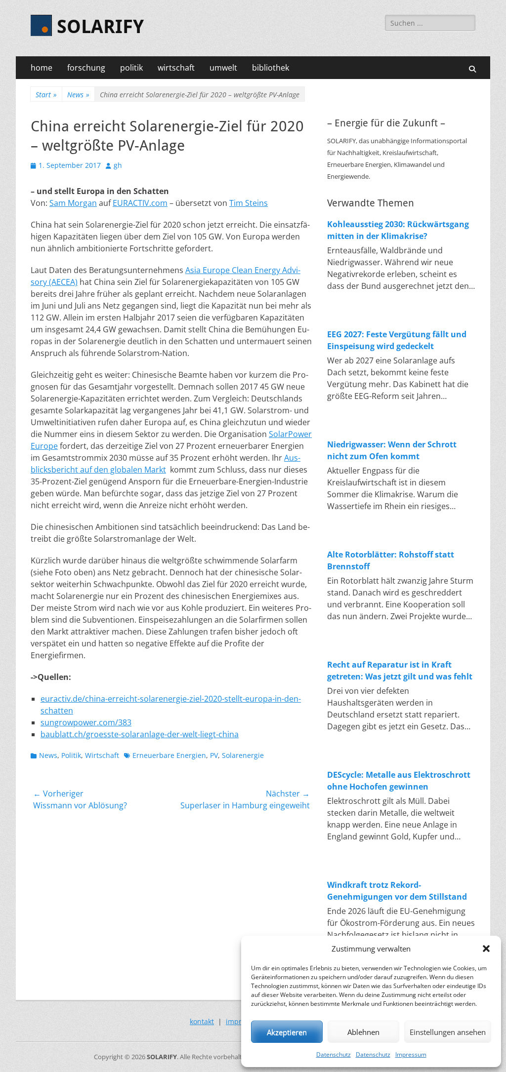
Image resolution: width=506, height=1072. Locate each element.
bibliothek (270, 67)
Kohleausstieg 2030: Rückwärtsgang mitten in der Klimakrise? (398, 230)
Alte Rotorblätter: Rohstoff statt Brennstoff (390, 560)
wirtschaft (176, 67)
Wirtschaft (102, 755)
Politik (71, 755)
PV (214, 755)
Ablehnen (363, 1032)
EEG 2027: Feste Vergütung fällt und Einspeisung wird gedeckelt (396, 340)
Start (46, 94)
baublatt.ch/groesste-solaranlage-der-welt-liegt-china (140, 734)
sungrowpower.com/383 (86, 722)
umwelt (223, 67)
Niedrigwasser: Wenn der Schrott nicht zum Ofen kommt (392, 450)
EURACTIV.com (140, 203)
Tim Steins (248, 203)
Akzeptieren (287, 1032)
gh (118, 165)
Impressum (410, 1054)
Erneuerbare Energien (169, 755)
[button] (486, 948)
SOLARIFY (100, 27)
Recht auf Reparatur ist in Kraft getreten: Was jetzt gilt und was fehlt (399, 670)
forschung (86, 67)
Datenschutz (333, 1054)
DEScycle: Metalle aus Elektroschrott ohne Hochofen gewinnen (398, 780)
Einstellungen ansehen (448, 1032)
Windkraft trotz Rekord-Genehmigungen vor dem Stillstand (397, 890)
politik (131, 67)
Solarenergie (243, 755)
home (41, 67)
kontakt (202, 1021)
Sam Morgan (73, 203)
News (78, 94)
